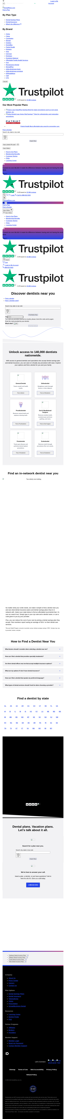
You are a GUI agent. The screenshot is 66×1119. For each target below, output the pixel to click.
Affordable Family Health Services (17, 60)
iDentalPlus (9, 67)
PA (40, 723)
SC (51, 723)
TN (5, 728)
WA (33, 728)
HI (5, 711)
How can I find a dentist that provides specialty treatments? (24, 656)
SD (57, 723)
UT (16, 728)
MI (5, 717)
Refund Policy (31, 1075)
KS (31, 711)
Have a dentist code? (12, 300)
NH (46, 717)
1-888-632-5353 (33, 885)
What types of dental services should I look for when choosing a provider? (29, 685)
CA (28, 706)
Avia (7, 51)
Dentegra (9, 56)
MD (54, 711)
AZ (17, 706)
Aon (7, 62)
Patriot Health (10, 47)
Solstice (8, 43)
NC (11, 723)
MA (60, 711)
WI (45, 728)
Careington (9, 38)
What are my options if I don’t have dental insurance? (22, 671)
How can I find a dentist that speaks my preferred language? (24, 678)
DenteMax (9, 45)
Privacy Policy (51, 1069)
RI (45, 723)
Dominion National (12, 58)
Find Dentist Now (33, 314)
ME (48, 711)
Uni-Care (9, 54)
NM (57, 717)
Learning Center (11, 160)
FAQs (8, 158)
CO (34, 706)
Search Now (33, 141)
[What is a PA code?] (18, 145)
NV (40, 717)
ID (10, 711)
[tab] (33, 298)
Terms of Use (23, 1069)
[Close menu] (4, 197)
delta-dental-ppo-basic (13, 69)
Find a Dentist (7, 130)
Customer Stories (11, 156)
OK (29, 723)
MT (28, 717)
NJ (51, 717)
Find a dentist (9, 298)
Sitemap (12, 1069)
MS (16, 717)
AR (22, 706)
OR (34, 723)
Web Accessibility (37, 1069)
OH (23, 723)
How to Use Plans (12, 152)
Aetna (8, 34)
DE (46, 706)
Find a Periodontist (20, 452)
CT (40, 706)
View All (5, 81)
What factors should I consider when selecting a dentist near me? (26, 649)
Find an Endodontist (45, 452)
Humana (9, 49)
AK (11, 706)
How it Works (6, 148)
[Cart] (7, 195)
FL (51, 706)
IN (20, 711)
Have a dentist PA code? (9, 144)
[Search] (4, 194)
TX (11, 728)
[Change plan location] (4, 3)
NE (34, 717)
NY (5, 723)
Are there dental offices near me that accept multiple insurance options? (28, 663)
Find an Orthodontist (45, 393)
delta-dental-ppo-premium (14, 71)
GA (57, 706)
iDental (8, 40)
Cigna (8, 36)
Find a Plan (6, 10)
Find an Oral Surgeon (45, 423)
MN (11, 717)
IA (25, 711)
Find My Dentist (33, 325)
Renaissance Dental (12, 65)
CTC (7, 78)
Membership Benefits (13, 154)
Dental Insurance (11, 22)
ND (17, 723)
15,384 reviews (31, 100)
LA (42, 711)
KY (37, 711)
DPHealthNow (10, 73)
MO (22, 717)
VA (28, 728)
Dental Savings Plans (13, 20)
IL (15, 711)
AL (5, 706)
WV (39, 728)
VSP (7, 76)
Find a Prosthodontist (20, 423)
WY (51, 728)
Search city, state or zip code (11, 132)
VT (22, 728)
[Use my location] (5, 137)
